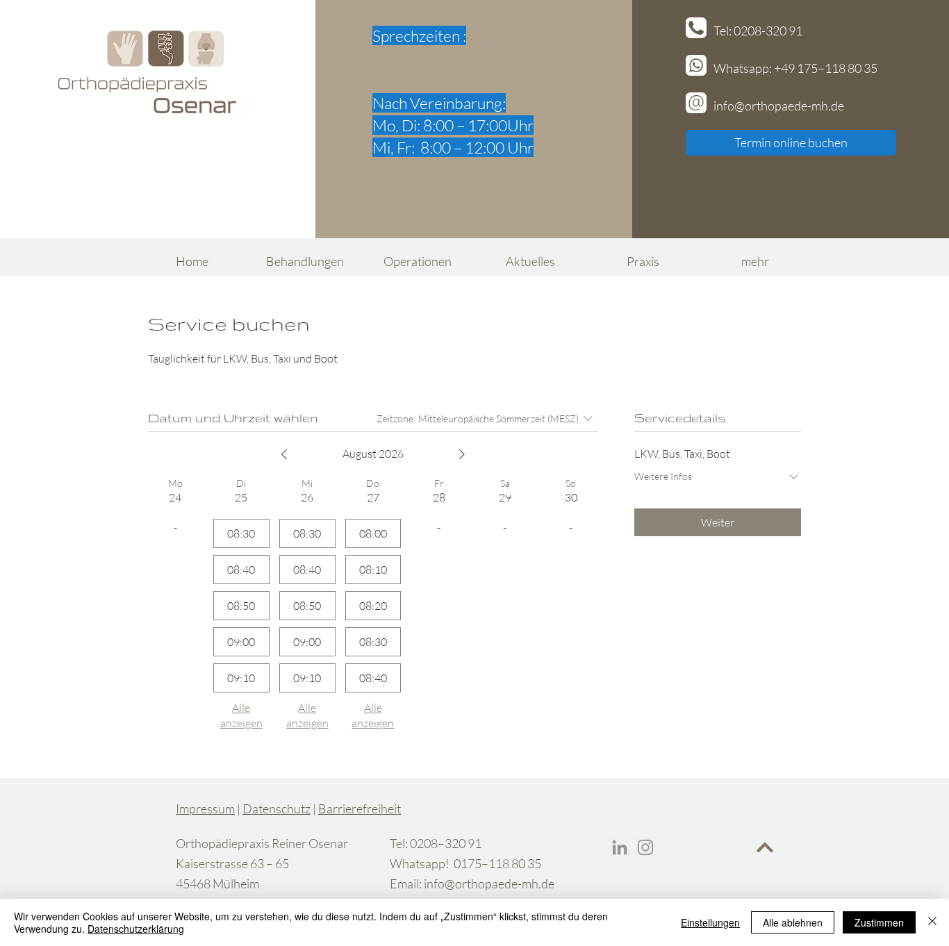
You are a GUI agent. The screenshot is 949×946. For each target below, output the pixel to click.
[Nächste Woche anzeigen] (462, 454)
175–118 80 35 (837, 68)
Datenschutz (276, 808)
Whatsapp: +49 (755, 68)
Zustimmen (879, 922)
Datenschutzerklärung (136, 929)
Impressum (205, 808)
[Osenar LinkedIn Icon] (619, 847)
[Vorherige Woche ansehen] (284, 454)
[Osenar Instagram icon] (645, 847)
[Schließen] (932, 922)
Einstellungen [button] (710, 922)
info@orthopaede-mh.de (489, 883)
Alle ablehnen (793, 922)
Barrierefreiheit (359, 808)
